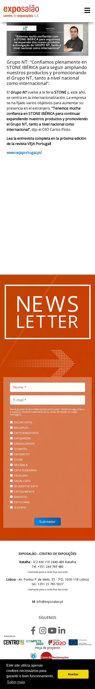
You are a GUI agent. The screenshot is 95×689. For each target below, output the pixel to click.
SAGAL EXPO (22, 481)
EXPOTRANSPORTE (26, 433)
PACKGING (21, 476)
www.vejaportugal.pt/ (24, 152)
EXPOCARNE (22, 502)
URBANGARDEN (24, 444)
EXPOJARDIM (22, 438)
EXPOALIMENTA (24, 491)
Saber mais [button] (16, 682)
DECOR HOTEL (23, 422)
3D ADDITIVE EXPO (26, 486)
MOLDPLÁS (21, 428)
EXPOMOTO (22, 454)
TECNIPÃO (20, 449)
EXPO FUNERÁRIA (25, 470)
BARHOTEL (21, 497)
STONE (18, 460)
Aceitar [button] (73, 674)
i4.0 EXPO (20, 507)
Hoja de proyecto (47, 648)
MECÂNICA (21, 465)
